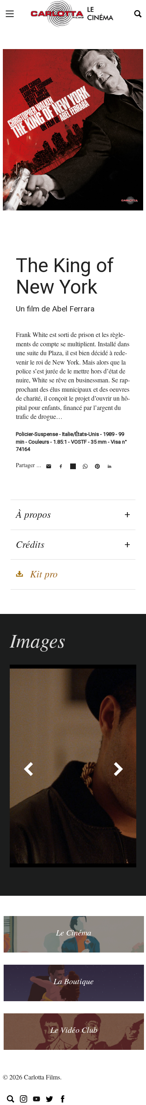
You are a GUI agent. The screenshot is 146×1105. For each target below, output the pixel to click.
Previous (28, 769)
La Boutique (74, 981)
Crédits (30, 543)
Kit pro (44, 573)
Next (118, 769)
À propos (33, 513)
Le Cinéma (73, 932)
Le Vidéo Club (73, 1029)
